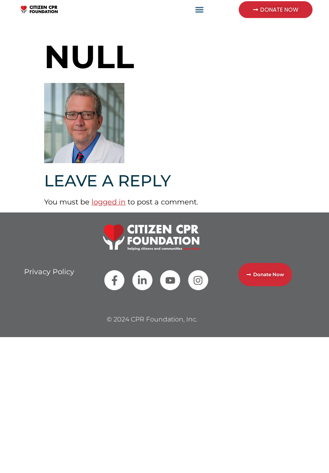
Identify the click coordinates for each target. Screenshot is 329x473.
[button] (199, 9)
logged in (108, 202)
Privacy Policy (49, 271)
